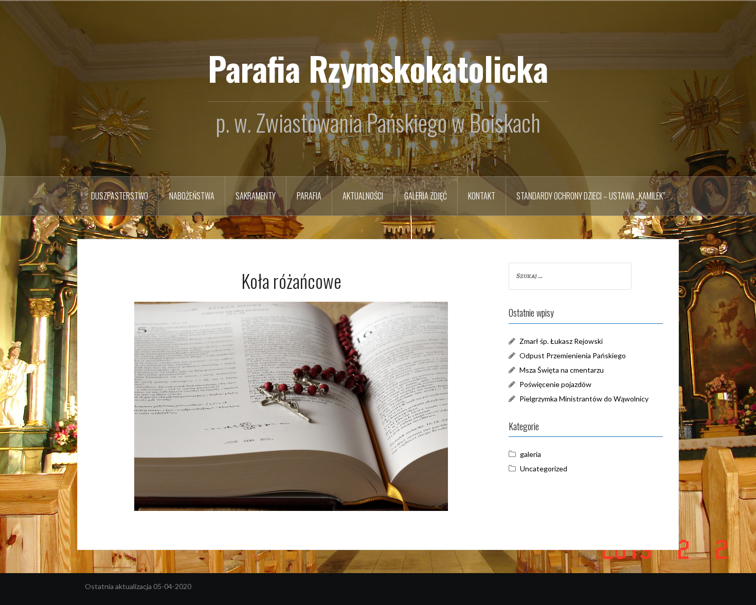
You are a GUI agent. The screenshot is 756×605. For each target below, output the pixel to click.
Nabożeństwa (191, 196)
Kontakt (481, 196)
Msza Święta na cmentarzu (561, 369)
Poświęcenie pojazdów (555, 384)
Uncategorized (543, 468)
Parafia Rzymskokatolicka (378, 68)
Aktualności (363, 196)
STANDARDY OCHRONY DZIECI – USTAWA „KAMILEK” (590, 196)
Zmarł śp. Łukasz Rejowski (561, 341)
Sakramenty (256, 196)
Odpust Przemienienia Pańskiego (572, 355)
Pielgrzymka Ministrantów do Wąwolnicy (584, 398)
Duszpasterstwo (119, 196)
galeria (530, 454)
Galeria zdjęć (425, 196)
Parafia (309, 196)
